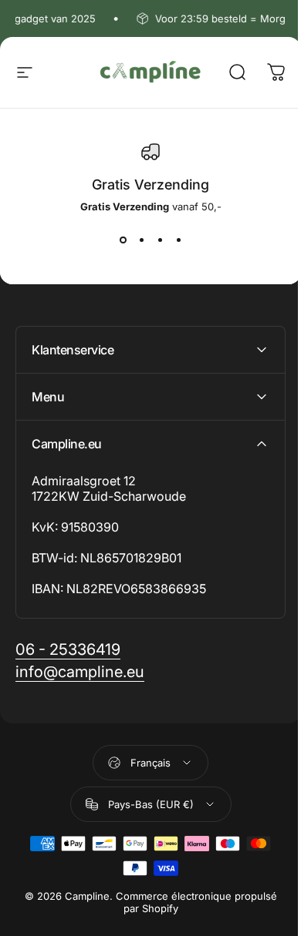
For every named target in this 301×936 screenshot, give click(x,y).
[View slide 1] (122, 240)
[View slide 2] (141, 240)
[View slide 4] (178, 240)
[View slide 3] (159, 240)
